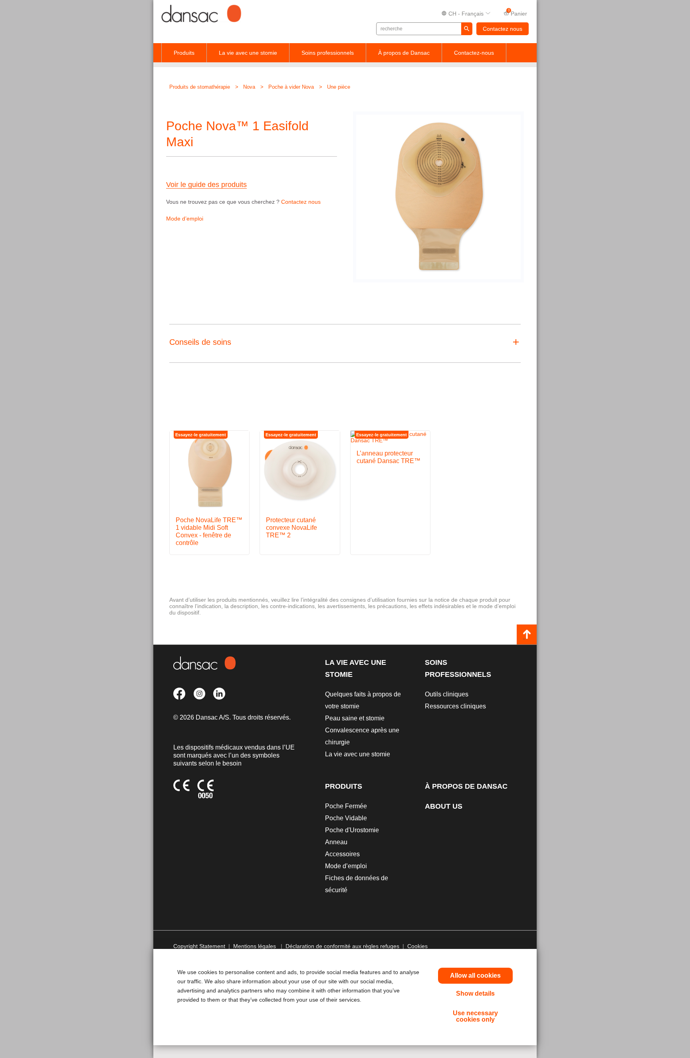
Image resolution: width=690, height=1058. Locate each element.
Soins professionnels (327, 53)
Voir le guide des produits (206, 185)
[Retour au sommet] (527, 634)
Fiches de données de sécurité (356, 884)
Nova (249, 87)
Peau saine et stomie (355, 718)
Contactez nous (502, 29)
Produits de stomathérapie (199, 87)
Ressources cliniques (455, 706)
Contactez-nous (474, 53)
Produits (184, 53)
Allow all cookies (475, 975)
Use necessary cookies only (475, 1016)
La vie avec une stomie (248, 53)
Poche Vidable (346, 818)
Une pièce (338, 87)
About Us (443, 806)
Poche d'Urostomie (352, 830)
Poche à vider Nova (291, 87)
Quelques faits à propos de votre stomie (363, 700)
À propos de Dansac (404, 53)
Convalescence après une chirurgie (362, 736)
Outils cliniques (446, 694)
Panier (517, 13)
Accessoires (342, 854)
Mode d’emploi (184, 218)
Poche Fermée (346, 806)
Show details (475, 993)
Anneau (336, 842)
